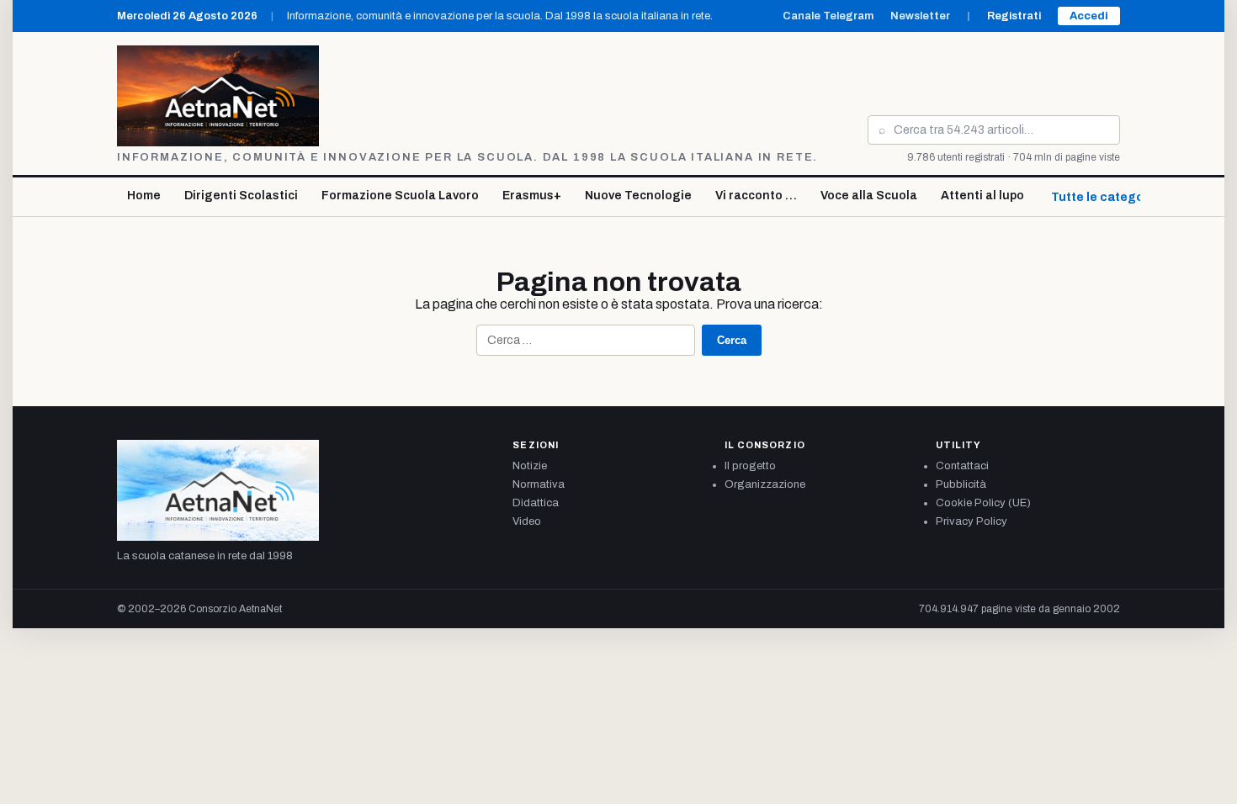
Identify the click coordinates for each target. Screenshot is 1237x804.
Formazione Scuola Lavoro (400, 195)
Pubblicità (961, 484)
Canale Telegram (828, 16)
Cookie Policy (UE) (983, 503)
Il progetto (750, 466)
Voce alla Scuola (868, 195)
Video (526, 521)
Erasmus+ (531, 195)
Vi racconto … (756, 195)
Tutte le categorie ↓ (1110, 197)
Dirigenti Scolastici (241, 195)
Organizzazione (765, 484)
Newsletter (920, 16)
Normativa (538, 484)
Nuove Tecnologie (638, 195)
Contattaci (962, 466)
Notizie (529, 466)
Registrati (1014, 16)
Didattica (535, 503)
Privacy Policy (971, 521)
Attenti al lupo (982, 195)
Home (144, 195)
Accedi (1089, 16)
